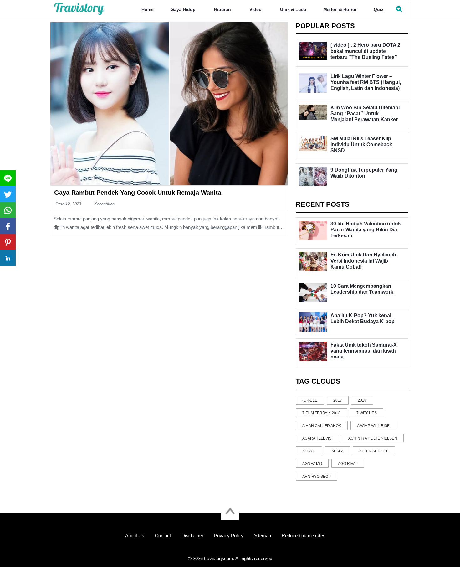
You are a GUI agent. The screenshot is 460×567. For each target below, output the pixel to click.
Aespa (337, 451)
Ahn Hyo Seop (316, 476)
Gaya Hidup (183, 9)
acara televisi (317, 438)
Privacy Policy (228, 535)
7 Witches (366, 413)
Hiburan (222, 9)
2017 (337, 400)
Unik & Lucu (293, 9)
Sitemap (262, 535)
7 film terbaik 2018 (321, 413)
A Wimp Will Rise (373, 426)
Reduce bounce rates (303, 535)
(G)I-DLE (309, 400)
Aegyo (308, 451)
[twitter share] (8, 194)
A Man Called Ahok (321, 426)
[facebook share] (8, 226)
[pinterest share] (8, 242)
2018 (362, 400)
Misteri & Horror (340, 9)
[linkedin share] (8, 258)
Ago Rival (348, 463)
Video (255, 9)
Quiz (378, 9)
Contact (163, 535)
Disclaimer (192, 535)
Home (147, 9)
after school (373, 451)
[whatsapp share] (8, 210)
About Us (134, 535)
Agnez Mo (312, 463)
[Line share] (8, 178)
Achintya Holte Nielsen (372, 438)
